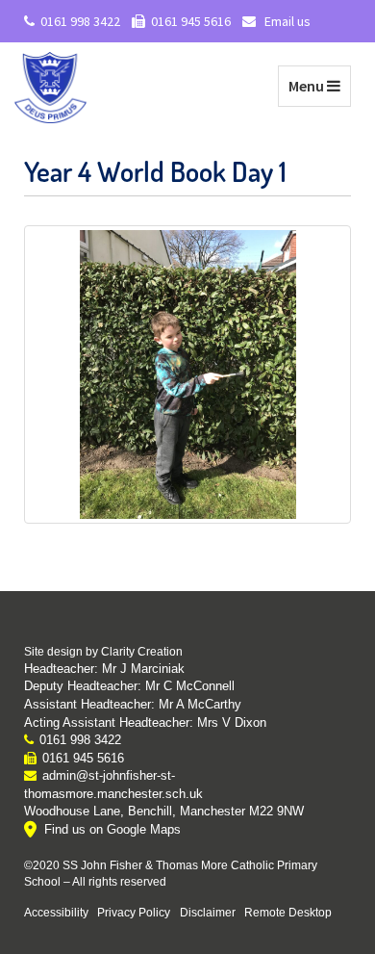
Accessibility (56, 912)
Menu (319, 85)
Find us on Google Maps (112, 829)
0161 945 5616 (191, 21)
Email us (286, 21)
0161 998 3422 (80, 21)
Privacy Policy (133, 912)
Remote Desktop (288, 912)
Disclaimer (208, 912)
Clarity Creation (142, 651)
